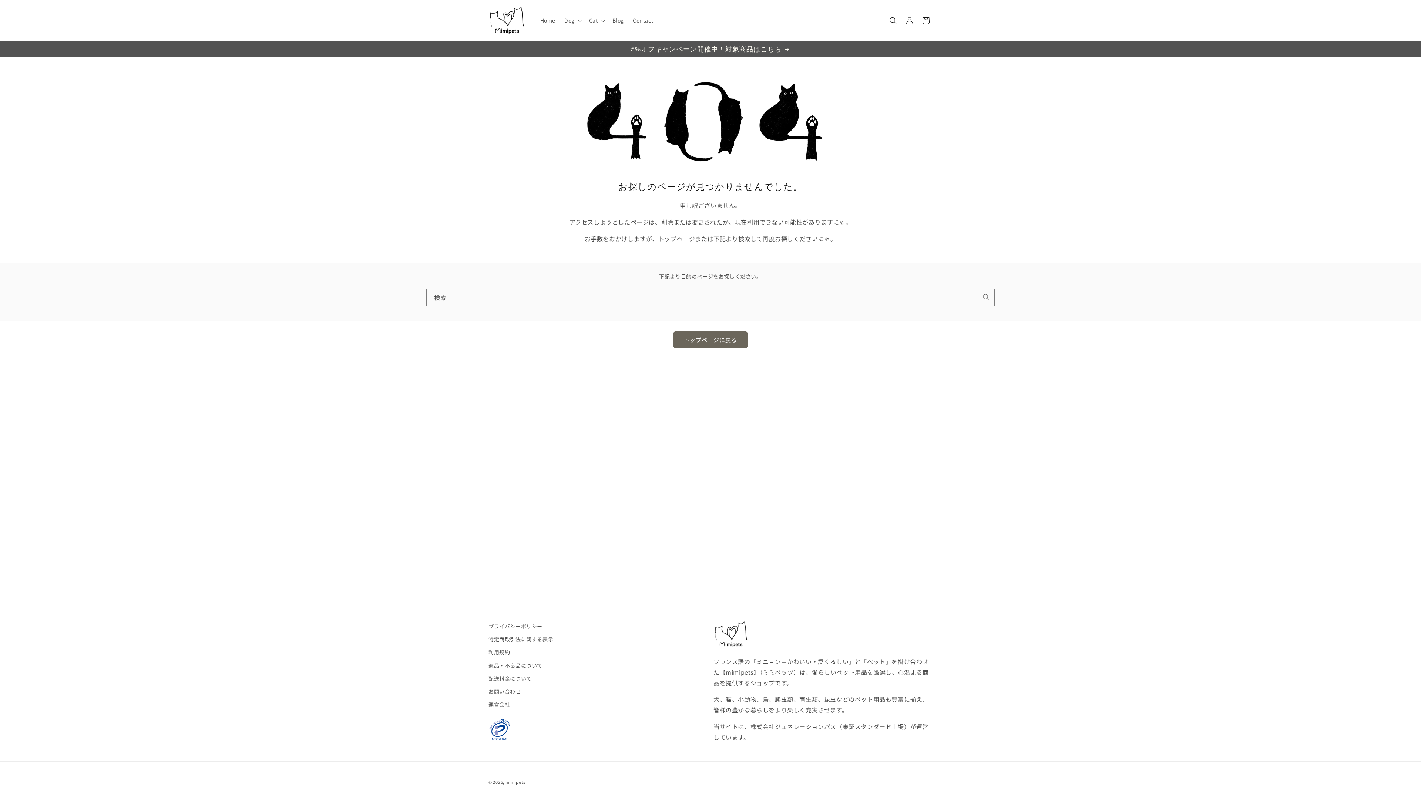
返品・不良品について (515, 665)
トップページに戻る (710, 340)
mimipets (515, 782)
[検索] (986, 297)
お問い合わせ (504, 691)
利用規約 (499, 652)
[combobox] (710, 297)
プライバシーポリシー (515, 626)
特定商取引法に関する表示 (520, 639)
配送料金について (510, 678)
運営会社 (499, 704)
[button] (572, 20)
